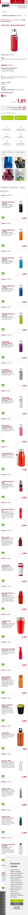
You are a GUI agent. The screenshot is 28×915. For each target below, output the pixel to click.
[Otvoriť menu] (26, 2)
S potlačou (21, 118)
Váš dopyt (5, 894)
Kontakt (5, 911)
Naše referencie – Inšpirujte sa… (13, 153)
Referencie (5, 909)
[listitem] (2, 96)
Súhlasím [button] (16, 900)
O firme (4, 903)
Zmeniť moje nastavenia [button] (17, 907)
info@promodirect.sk (22, 6)
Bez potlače (8, 118)
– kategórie (12, 15)
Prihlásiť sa (21, 2)
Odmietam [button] (16, 903)
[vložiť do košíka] (3, 218)
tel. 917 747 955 (22, 8)
